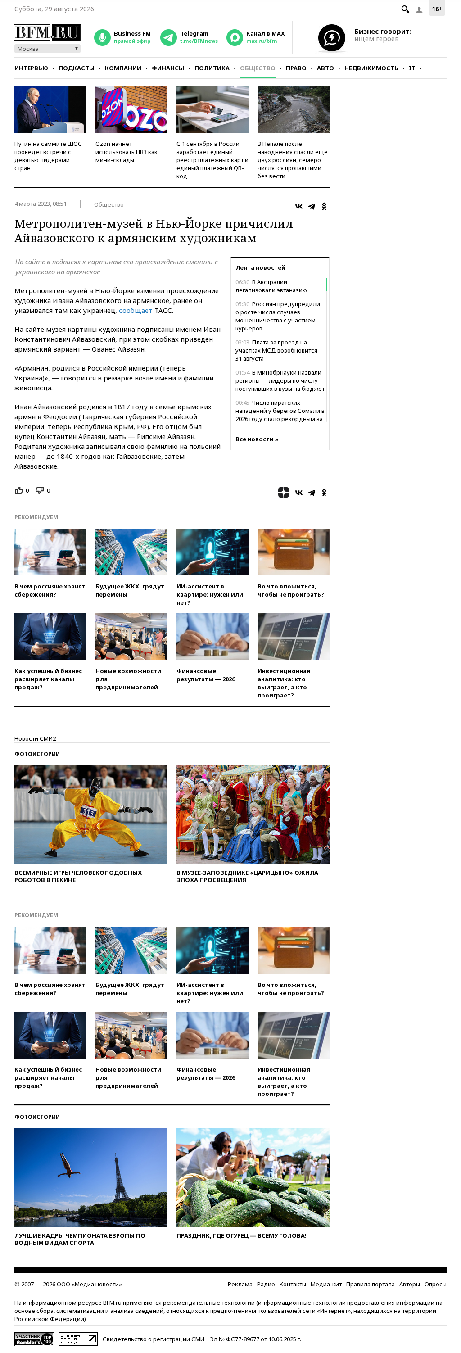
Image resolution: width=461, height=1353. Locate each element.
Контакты (293, 1284)
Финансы (168, 68)
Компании (123, 68)
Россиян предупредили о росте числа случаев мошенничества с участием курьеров (277, 316)
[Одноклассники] (324, 206)
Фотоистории (37, 754)
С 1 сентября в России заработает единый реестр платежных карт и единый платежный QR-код (212, 160)
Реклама (240, 1284)
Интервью (31, 68)
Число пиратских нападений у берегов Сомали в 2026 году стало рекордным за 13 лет (280, 414)
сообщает (136, 310)
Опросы (436, 1284)
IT (412, 68)
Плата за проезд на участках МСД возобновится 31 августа (276, 350)
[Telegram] (311, 206)
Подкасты (77, 68)
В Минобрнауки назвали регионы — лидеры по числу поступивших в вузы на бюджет (280, 380)
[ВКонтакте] (299, 206)
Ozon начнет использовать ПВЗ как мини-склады (126, 152)
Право (296, 68)
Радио (266, 1284)
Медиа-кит (326, 1284)
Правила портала (370, 1284)
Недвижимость (371, 68)
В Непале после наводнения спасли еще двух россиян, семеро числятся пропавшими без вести (293, 160)
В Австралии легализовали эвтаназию (271, 286)
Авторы (409, 1284)
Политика (212, 68)
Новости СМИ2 (35, 738)
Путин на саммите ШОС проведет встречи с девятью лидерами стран (48, 156)
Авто (325, 68)
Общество (258, 68)
